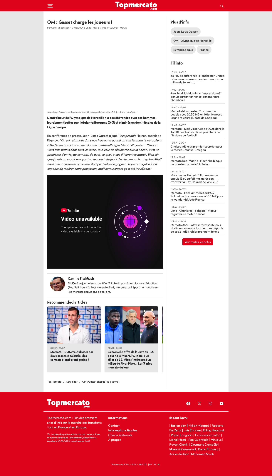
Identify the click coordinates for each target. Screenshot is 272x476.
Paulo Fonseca (208, 449)
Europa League (183, 50)
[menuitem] (222, 6)
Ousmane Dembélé (204, 444)
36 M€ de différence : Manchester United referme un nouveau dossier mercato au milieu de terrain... (197, 79)
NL (159, 464)
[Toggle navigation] (50, 6)
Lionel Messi (177, 440)
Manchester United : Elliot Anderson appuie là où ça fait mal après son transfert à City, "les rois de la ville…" (194, 178)
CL (146, 464)
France (204, 50)
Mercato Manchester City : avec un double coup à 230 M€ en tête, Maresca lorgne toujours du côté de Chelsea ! (196, 114)
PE (150, 464)
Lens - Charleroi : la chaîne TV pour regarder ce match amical (193, 212)
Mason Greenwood (183, 449)
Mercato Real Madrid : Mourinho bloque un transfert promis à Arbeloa (196, 162)
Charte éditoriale (120, 435)
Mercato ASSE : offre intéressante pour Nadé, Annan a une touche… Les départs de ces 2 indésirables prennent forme (197, 228)
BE (155, 464)
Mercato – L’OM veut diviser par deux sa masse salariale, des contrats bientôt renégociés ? (71, 355)
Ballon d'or (178, 425)
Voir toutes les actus (198, 242)
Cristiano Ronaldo (207, 435)
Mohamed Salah (202, 454)
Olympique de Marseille (87, 118)
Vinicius (216, 440)
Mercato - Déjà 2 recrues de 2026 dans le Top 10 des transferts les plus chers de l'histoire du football (197, 132)
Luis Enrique (192, 430)
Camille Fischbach (81, 278)
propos (115, 440)
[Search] (222, 6)
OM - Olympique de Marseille (192, 40)
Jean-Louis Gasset (95, 136)
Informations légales (122, 430)
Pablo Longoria (182, 435)
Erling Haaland (213, 430)
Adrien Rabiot (179, 454)
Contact (114, 425)
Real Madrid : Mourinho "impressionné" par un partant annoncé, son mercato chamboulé (196, 97)
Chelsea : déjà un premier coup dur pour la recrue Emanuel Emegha (196, 148)
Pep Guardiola (198, 440)
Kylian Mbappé (199, 425)
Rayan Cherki (178, 444)
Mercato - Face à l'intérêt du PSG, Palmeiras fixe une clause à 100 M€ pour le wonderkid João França (197, 196)
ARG (141, 464)
